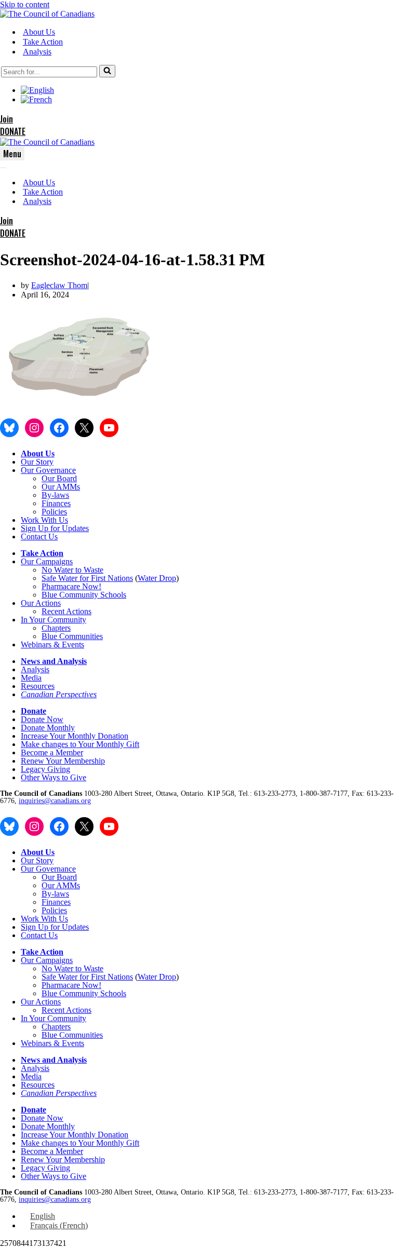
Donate (33, 711)
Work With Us (44, 520)
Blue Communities (72, 636)
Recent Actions (66, 611)
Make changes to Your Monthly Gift (80, 744)
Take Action (43, 41)
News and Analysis (54, 661)
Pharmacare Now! (71, 586)
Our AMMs (61, 486)
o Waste (90, 569)
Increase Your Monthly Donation (74, 735)
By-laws (55, 495)
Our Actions (41, 603)
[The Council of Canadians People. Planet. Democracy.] (47, 13)
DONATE (12, 131)
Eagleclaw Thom (59, 285)
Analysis (37, 51)
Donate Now (42, 719)
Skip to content (24, 4)
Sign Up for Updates (55, 528)
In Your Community (53, 619)
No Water (58, 569)
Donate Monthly (48, 727)
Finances (56, 503)
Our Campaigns (47, 561)
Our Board (59, 478)
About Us (39, 32)
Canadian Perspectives (59, 694)
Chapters (56, 627)
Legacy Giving (45, 769)
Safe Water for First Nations (87, 578)
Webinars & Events (52, 644)
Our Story (37, 461)
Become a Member (52, 752)
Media (31, 677)
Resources (38, 686)
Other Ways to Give (53, 777)
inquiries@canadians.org (55, 801)
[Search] (107, 71)
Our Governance (48, 470)
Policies (54, 511)
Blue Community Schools (84, 594)
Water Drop (157, 578)
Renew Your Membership (63, 760)
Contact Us (39, 536)
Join (6, 119)
